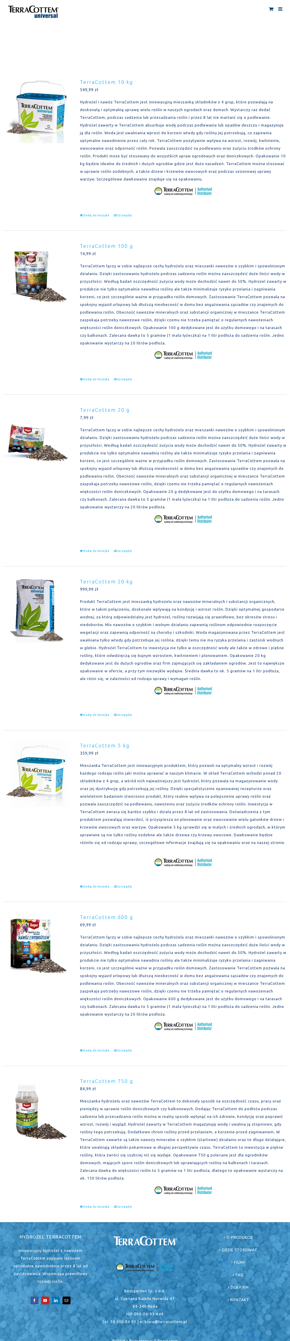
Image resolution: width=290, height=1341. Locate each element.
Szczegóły (124, 215)
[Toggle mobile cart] (271, 9)
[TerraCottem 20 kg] (36, 610)
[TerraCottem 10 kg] (36, 111)
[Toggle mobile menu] (280, 9)
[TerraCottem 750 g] (36, 1110)
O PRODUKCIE (240, 1237)
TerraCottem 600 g (106, 917)
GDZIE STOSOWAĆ (239, 1250)
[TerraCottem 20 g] (36, 438)
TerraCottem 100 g (106, 246)
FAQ (240, 1275)
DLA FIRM (240, 1287)
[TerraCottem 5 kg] (36, 774)
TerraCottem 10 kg (106, 82)
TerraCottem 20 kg (106, 581)
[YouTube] (45, 1300)
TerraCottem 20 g (105, 410)
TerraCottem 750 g (106, 1081)
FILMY (239, 1262)
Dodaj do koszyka (96, 215)
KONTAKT (239, 1299)
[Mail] (66, 1300)
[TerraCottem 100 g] (36, 274)
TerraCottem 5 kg (105, 745)
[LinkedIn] (56, 1300)
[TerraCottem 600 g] (36, 946)
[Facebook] (35, 1300)
